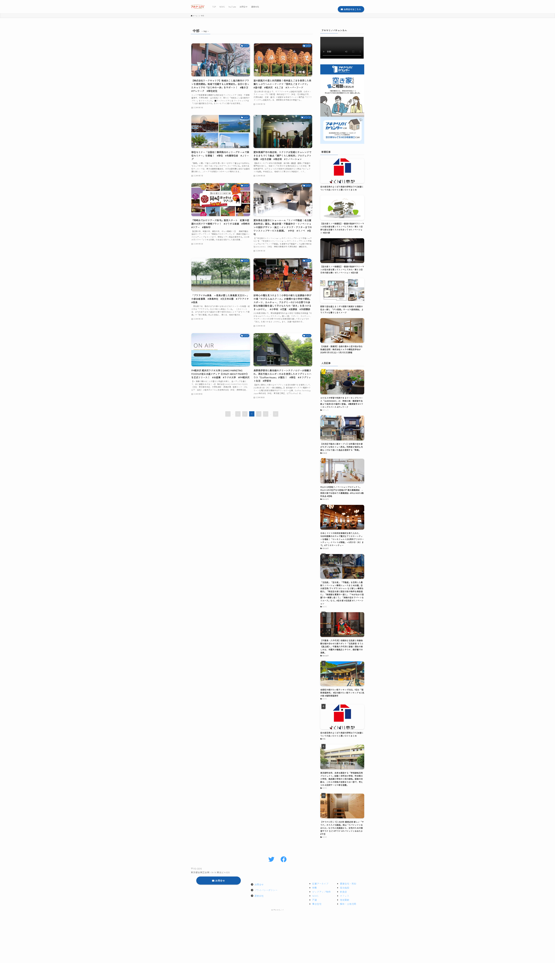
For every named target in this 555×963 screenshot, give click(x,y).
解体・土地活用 (348, 904)
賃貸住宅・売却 (348, 883)
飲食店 (343, 891)
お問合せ (259, 884)
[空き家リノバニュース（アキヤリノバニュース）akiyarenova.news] (198, 6)
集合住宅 (316, 904)
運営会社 (259, 895)
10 (245, 413)
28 (276, 413)
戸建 (314, 900)
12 (259, 413)
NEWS (315, 895)
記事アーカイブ (320, 883)
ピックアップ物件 (321, 891)
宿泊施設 (344, 887)
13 (266, 413)
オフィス (344, 895)
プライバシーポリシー (266, 890)
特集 (314, 887)
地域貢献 (344, 900)
